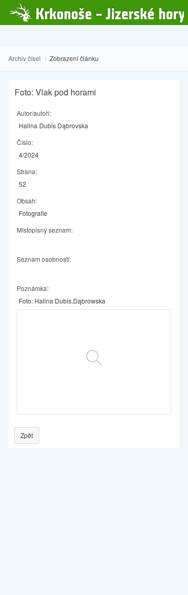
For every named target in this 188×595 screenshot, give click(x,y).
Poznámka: (33, 288)
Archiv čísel (24, 58)
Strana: (27, 171)
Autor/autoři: (34, 112)
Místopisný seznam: (45, 229)
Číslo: (25, 142)
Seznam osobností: (44, 258)
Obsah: (27, 200)
